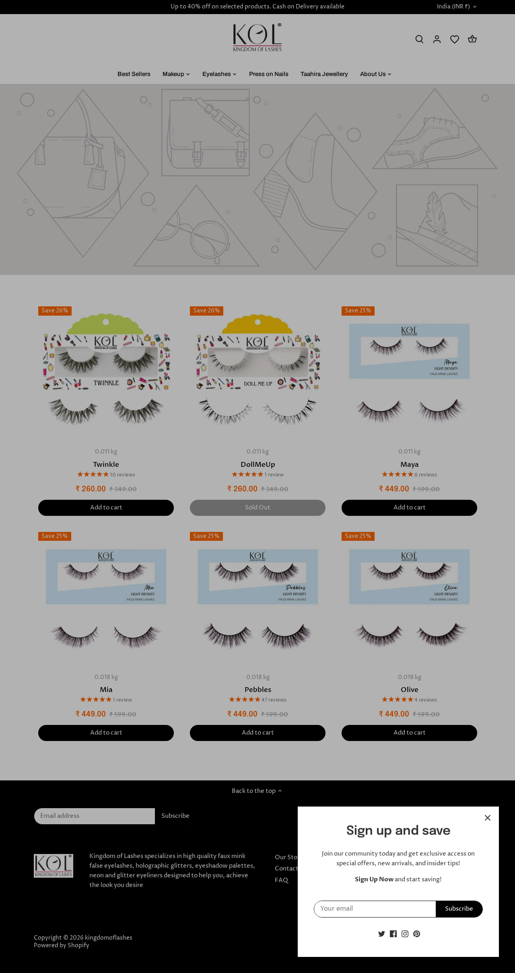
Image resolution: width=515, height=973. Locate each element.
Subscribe (459, 909)
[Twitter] (381, 934)
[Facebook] (393, 934)
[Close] (487, 818)
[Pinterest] (416, 934)
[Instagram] (405, 934)
